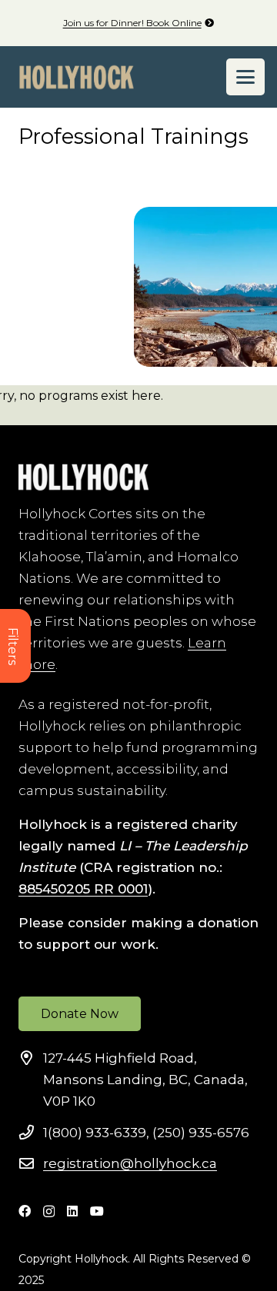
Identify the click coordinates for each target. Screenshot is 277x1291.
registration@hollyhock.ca (130, 1163)
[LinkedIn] (72, 1211)
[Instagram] (49, 1212)
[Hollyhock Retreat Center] (76, 77)
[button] (245, 76)
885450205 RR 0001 (83, 889)
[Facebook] (24, 1211)
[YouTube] (97, 1211)
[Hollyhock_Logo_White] (83, 477)
